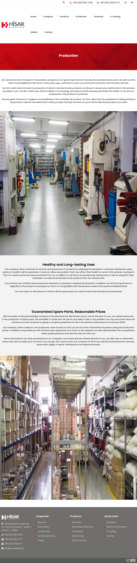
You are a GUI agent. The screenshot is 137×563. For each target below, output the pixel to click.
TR (125, 2)
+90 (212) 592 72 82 (82, 2)
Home (33, 16)
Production (81, 16)
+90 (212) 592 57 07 (109, 2)
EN (132, 2)
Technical (98, 16)
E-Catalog (115, 16)
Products (64, 16)
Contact (49, 32)
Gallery (33, 32)
